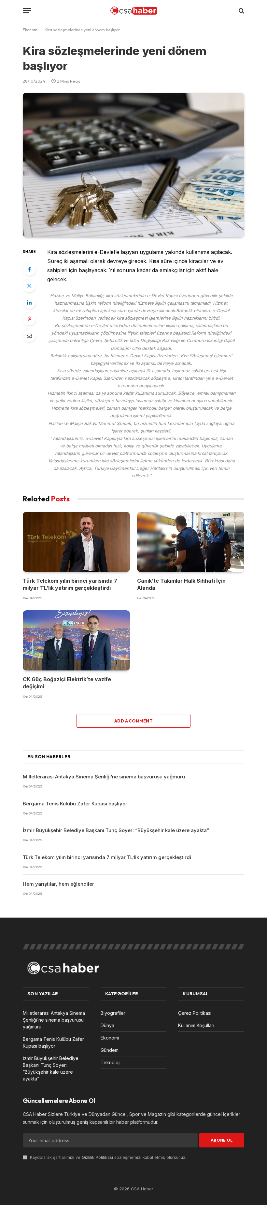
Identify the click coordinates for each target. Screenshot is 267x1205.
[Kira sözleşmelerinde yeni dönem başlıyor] (133, 165)
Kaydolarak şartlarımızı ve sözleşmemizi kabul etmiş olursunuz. (107, 1157)
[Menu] (27, 10)
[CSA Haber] (133, 10)
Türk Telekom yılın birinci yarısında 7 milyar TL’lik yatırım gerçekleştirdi (70, 584)
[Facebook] (29, 269)
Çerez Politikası (194, 1013)
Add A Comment (133, 720)
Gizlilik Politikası (97, 1157)
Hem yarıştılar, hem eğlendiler (58, 884)
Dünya (107, 1025)
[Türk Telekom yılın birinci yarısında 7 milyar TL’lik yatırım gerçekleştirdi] (76, 542)
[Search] (240, 10)
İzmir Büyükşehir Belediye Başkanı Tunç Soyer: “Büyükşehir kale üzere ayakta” (116, 830)
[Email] (29, 335)
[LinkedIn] (29, 302)
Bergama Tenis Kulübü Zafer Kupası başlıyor (75, 804)
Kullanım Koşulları (196, 1025)
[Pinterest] (29, 318)
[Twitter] (29, 285)
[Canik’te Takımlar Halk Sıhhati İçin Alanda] (190, 542)
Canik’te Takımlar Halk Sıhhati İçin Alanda (181, 584)
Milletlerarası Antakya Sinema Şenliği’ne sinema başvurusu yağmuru (104, 777)
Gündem (110, 1050)
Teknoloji (110, 1062)
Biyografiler (113, 1013)
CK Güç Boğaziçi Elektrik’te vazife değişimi (67, 683)
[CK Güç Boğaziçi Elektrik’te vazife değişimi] (76, 640)
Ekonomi (30, 29)
